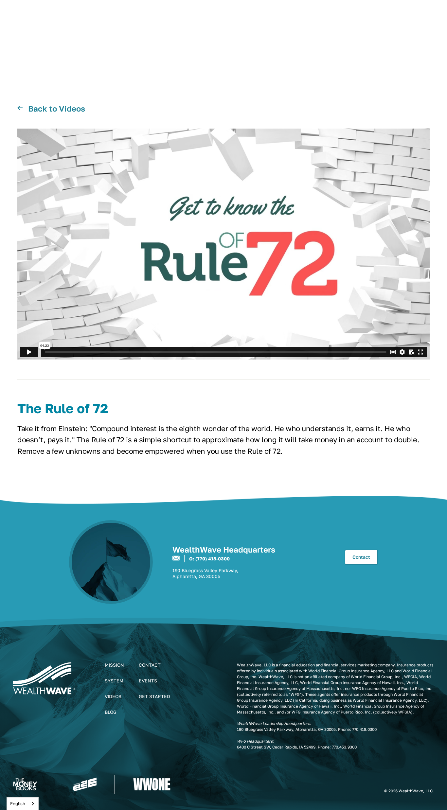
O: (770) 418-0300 (209, 558)
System (114, 680)
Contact (361, 557)
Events (148, 680)
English (17, 803)
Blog (110, 712)
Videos (113, 696)
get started (154, 696)
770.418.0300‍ (364, 729)
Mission (114, 665)
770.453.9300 (344, 747)
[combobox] (23, 803)
